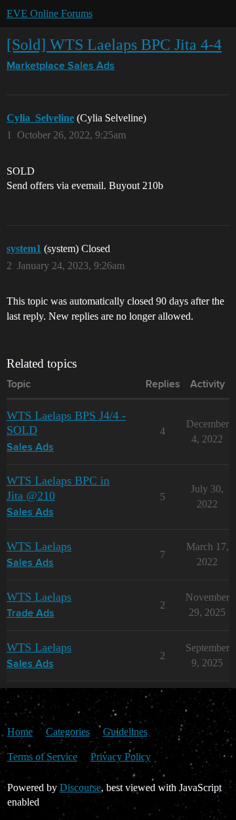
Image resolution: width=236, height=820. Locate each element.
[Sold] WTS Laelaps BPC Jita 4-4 (114, 44)
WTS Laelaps (39, 546)
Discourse (80, 787)
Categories (68, 731)
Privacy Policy (120, 756)
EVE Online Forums (49, 13)
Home (20, 731)
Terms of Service (42, 756)
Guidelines (125, 731)
